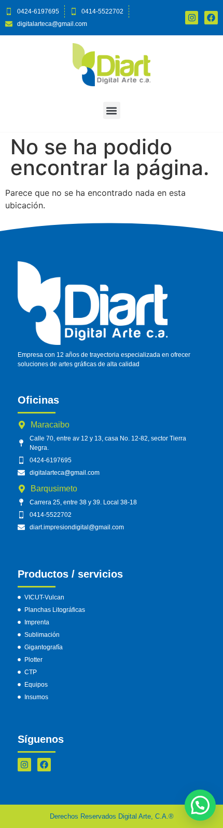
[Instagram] (24, 764)
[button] (111, 110)
